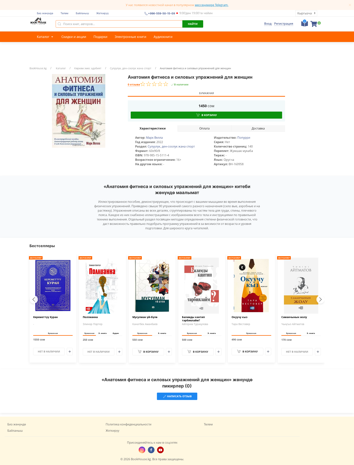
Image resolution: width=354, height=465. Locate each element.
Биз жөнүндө (45, 13)
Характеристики (153, 128)
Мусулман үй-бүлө (144, 317)
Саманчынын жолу (294, 317)
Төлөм (64, 13)
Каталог (43, 36)
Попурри (243, 138)
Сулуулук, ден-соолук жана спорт (130, 68)
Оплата (204, 128)
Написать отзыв (179, 396)
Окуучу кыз (239, 317)
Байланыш (82, 13)
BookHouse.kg (38, 68)
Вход (268, 24)
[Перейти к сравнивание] (304, 25)
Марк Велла (154, 138)
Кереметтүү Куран (45, 317)
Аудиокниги (163, 36)
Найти (193, 24)
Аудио (116, 333)
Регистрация (283, 24)
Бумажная (206, 93)
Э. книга (102, 333)
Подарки (100, 36)
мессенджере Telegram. (211, 5)
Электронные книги (130, 36)
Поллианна (90, 317)
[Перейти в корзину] (313, 25)
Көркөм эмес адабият (87, 68)
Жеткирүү (102, 13)
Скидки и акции (73, 36)
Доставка (258, 128)
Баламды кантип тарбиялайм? (193, 318)
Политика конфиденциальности (128, 424)
